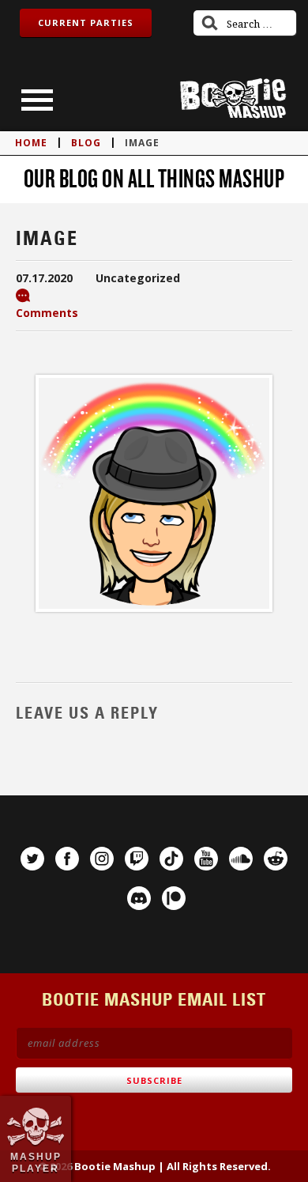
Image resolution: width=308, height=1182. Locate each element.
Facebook (67, 858)
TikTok (171, 858)
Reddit (275, 858)
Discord (139, 898)
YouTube (206, 858)
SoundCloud (241, 858)
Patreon (174, 898)
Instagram (102, 858)
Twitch (136, 858)
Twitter (32, 858)
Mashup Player (36, 1162)
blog (86, 142)
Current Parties (85, 22)
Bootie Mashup (233, 98)
